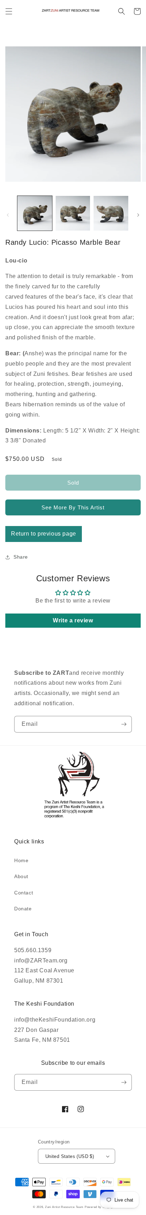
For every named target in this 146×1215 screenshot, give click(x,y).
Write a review (73, 620)
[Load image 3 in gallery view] (111, 213)
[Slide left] (8, 215)
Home (21, 860)
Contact (23, 892)
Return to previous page (43, 534)
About (21, 876)
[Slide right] (138, 215)
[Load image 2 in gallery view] (73, 213)
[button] (9, 11)
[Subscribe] (123, 724)
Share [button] (20, 557)
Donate (23, 908)
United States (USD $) (69, 1156)
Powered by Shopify (99, 1207)
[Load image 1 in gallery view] (34, 213)
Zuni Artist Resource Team (64, 1207)
